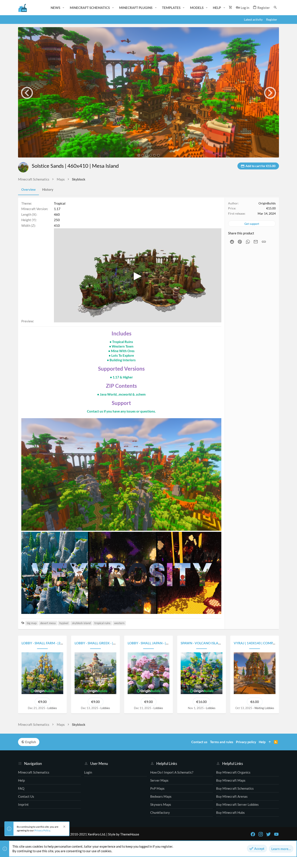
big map (32, 623)
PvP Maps (157, 788)
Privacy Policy (42, 830)
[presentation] (27, 93)
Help (21, 780)
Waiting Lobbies (264, 708)
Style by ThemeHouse (123, 834)
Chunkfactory (160, 812)
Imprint (23, 804)
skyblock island (81, 623)
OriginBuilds (267, 203)
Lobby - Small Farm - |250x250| (47, 643)
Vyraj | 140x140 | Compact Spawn (262, 643)
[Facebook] (252, 834)
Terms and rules (221, 742)
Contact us (26, 796)
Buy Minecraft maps (230, 780)
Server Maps (159, 780)
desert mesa (48, 623)
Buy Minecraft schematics (235, 788)
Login (88, 772)
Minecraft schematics (33, 772)
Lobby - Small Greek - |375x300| (101, 643)
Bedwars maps (161, 796)
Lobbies (52, 708)
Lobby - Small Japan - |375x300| (154, 643)
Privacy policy (246, 742)
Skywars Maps (160, 804)
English (30, 742)
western (119, 623)
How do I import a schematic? (171, 772)
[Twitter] (268, 834)
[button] (63, 8)
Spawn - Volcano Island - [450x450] (211, 643)
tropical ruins (102, 623)
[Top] (270, 742)
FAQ (21, 788)
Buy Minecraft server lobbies (237, 804)
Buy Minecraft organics (233, 772)
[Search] (275, 7)
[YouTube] (276, 834)
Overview (28, 189)
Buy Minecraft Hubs (230, 812)
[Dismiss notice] (64, 827)
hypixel (63, 623)
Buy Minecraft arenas (232, 796)
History (47, 189)
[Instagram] (260, 834)
